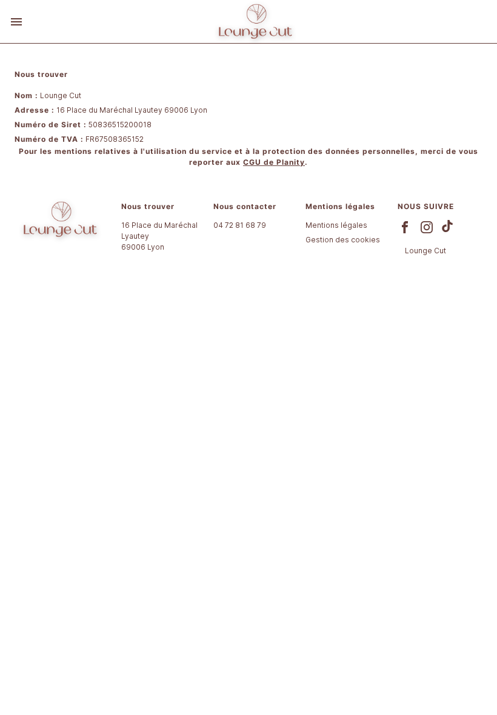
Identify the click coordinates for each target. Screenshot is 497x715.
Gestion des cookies (342, 239)
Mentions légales (336, 225)
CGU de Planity (274, 162)
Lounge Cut (425, 250)
